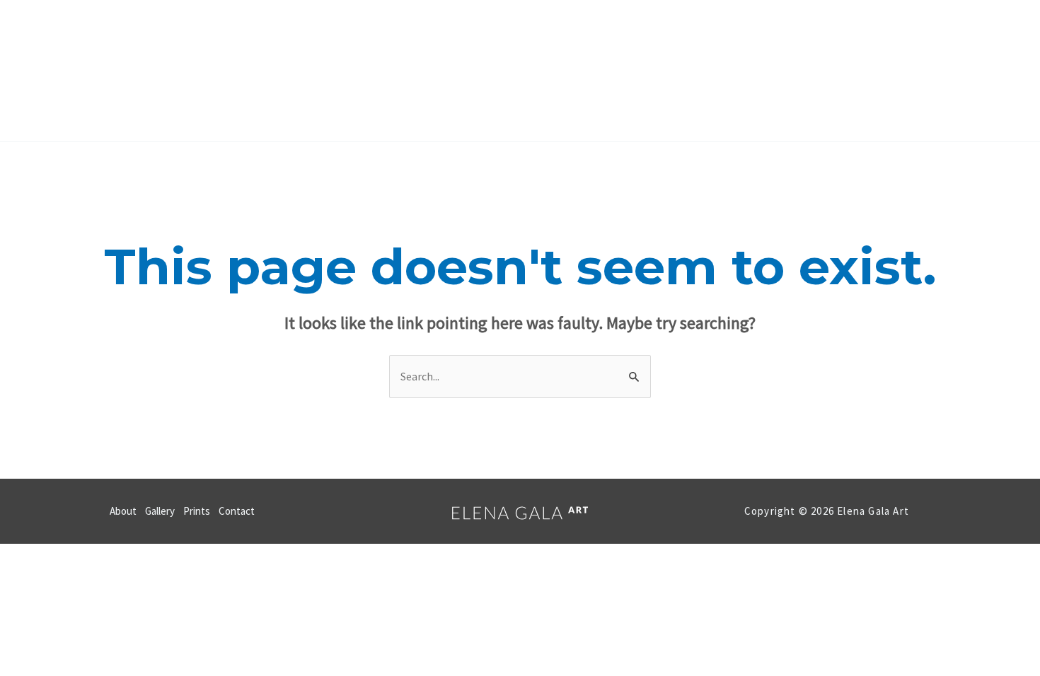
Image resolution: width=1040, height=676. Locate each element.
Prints (548, 70)
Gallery (480, 70)
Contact (618, 70)
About (415, 70)
